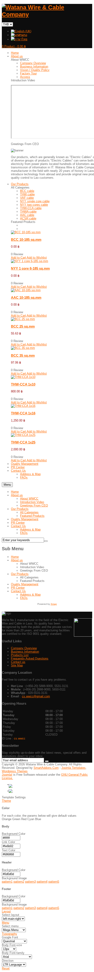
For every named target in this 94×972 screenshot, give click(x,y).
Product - (14, 46)
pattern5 (53, 881)
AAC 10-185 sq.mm (26, 297)
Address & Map (30, 529)
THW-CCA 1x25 (23, 442)
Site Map (17, 665)
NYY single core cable (35, 201)
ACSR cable (28, 218)
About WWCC (29, 498)
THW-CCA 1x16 (23, 413)
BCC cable (27, 191)
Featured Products (32, 515)
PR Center (18, 522)
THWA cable (28, 211)
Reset (6, 968)
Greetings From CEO (34, 505)
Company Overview (33, 63)
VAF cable (27, 198)
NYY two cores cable (34, 204)
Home (15, 491)
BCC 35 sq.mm (23, 355)
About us (17, 495)
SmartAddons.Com (46, 767)
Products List (20, 655)
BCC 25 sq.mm (23, 326)
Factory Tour (28, 73)
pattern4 (42, 881)
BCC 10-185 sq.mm (26, 239)
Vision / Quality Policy (35, 70)
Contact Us (18, 526)
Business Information (34, 66)
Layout (6, 911)
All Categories (29, 512)
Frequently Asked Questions (29, 658)
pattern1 (7, 881)
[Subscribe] (47, 761)
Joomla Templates (73, 767)
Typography (9, 934)
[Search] (46, 541)
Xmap (54, 604)
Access (25, 77)
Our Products (20, 509)
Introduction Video (32, 502)
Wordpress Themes (15, 771)
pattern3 (30, 881)
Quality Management (24, 519)
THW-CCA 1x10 (23, 384)
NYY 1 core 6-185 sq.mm (30, 268)
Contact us (18, 662)
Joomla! (7, 774)
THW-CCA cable (31, 208)
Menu (7, 484)
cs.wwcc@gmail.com (36, 696)
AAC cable (27, 215)
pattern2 (18, 881)
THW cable (27, 194)
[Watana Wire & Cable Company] (47, 14)
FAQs (24, 533)
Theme (6, 800)
